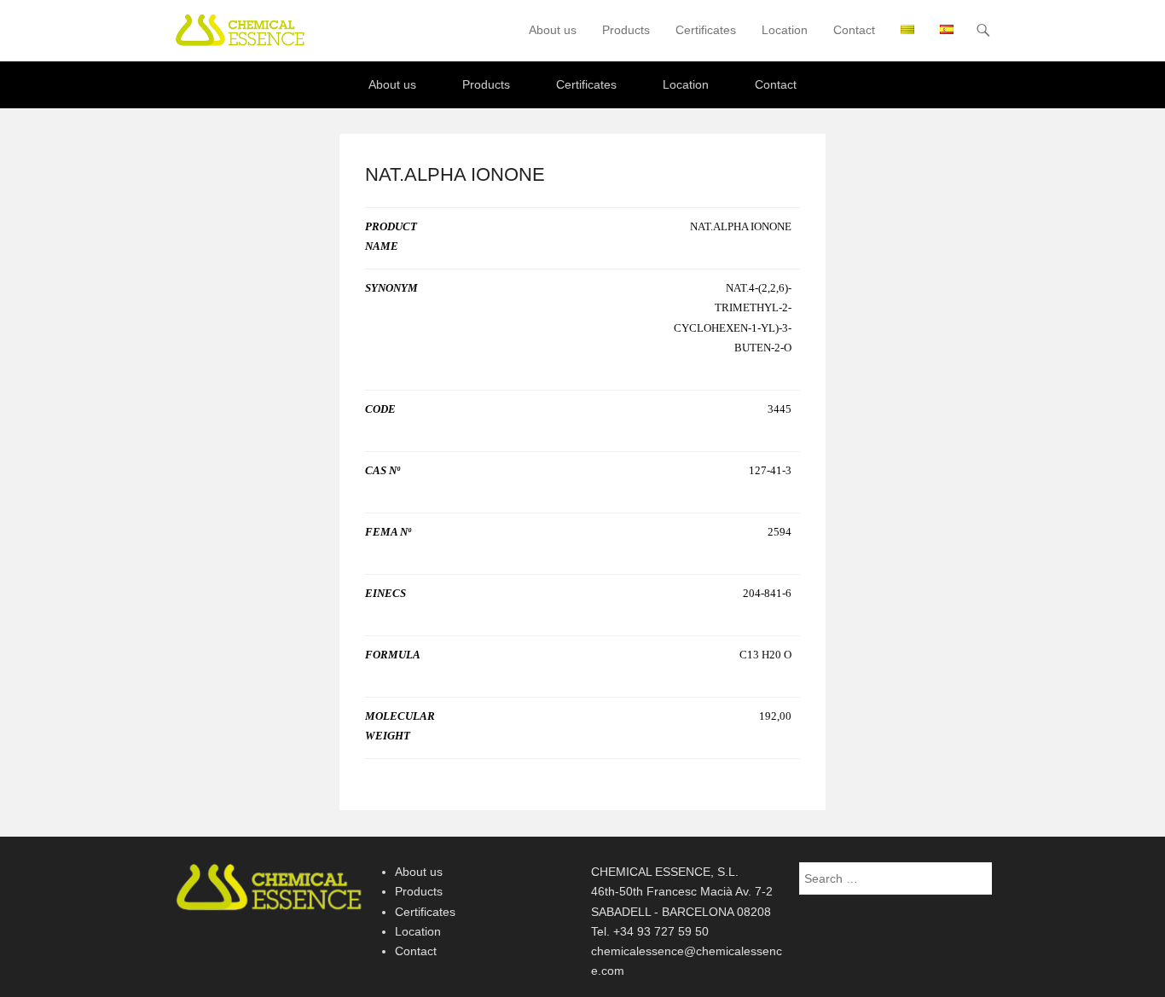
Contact (854, 30)
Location (785, 30)
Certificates (705, 30)
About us (553, 30)
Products (626, 30)
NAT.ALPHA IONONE (455, 174)
